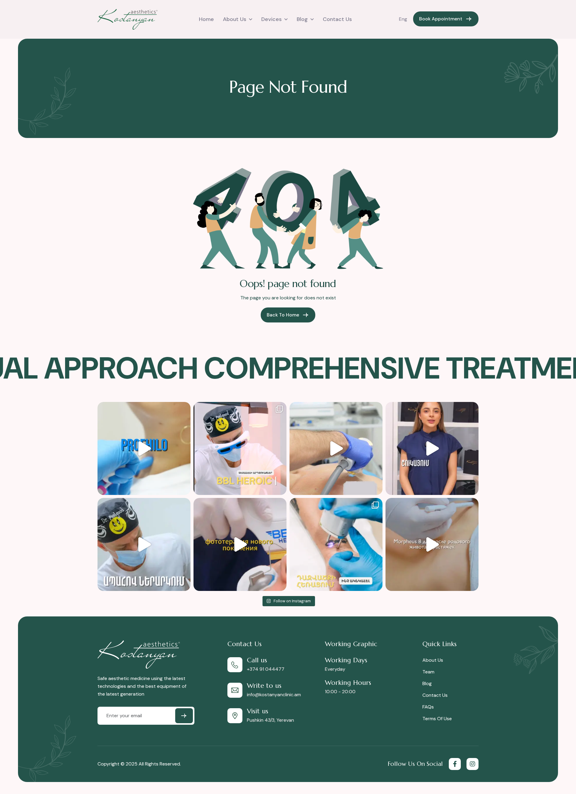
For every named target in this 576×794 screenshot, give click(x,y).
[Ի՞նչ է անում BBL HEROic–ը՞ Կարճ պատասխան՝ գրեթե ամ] (240, 448)
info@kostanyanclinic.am (274, 694)
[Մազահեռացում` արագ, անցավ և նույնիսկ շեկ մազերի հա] (432, 448)
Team (428, 672)
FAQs (428, 707)
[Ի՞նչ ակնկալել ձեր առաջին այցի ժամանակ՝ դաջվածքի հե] (336, 544)
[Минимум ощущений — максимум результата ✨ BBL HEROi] (240, 544)
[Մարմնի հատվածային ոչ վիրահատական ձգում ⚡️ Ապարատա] (336, 448)
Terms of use (437, 718)
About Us (234, 19)
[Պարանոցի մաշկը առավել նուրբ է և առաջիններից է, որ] (144, 448)
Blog (302, 19)
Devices (271, 19)
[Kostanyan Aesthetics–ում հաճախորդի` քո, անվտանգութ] (144, 544)
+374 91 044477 (265, 669)
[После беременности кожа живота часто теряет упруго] (432, 544)
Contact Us (337, 19)
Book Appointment (440, 19)
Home (206, 19)
